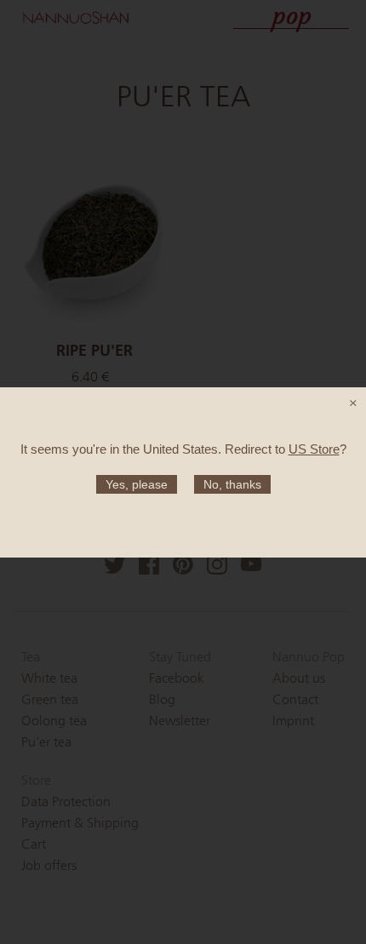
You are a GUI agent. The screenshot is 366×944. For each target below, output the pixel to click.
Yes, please (137, 484)
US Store (314, 449)
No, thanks (232, 484)
